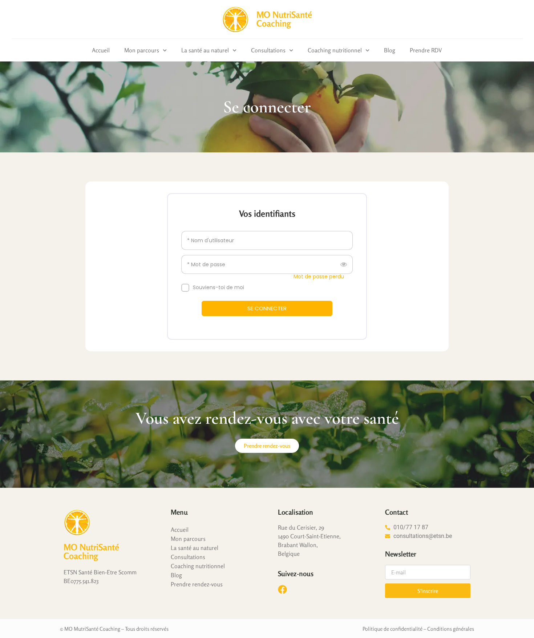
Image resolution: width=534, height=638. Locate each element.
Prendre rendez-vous (197, 584)
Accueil (101, 50)
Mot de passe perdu (319, 276)
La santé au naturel (205, 50)
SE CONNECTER (267, 308)
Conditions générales (450, 629)
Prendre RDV (426, 50)
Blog (389, 50)
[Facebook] (282, 589)
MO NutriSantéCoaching (284, 19)
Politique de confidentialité (392, 629)
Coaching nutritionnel (335, 50)
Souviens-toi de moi (218, 287)
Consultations (268, 50)
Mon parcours (141, 50)
